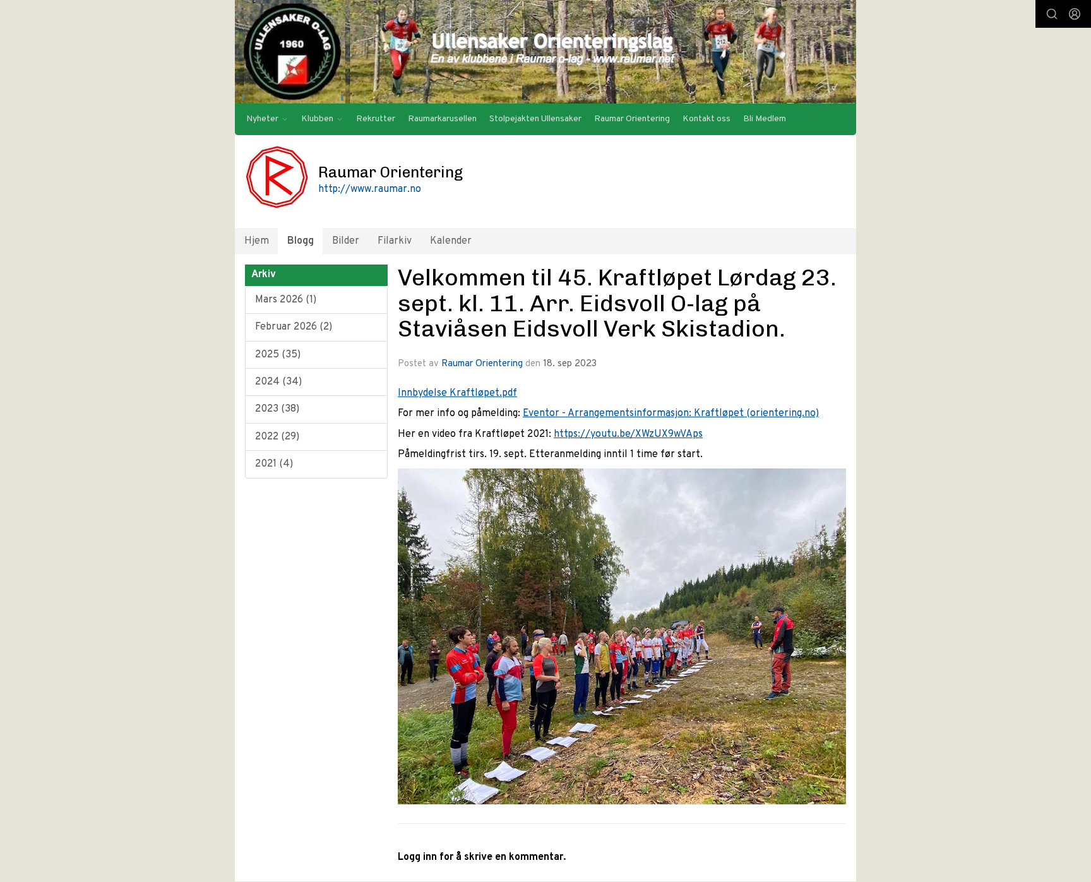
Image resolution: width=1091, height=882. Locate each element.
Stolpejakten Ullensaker (535, 119)
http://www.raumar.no (369, 189)
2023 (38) (277, 409)
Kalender (451, 241)
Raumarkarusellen (442, 119)
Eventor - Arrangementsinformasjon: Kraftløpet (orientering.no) (671, 413)
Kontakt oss (706, 119)
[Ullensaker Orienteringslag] (545, 52)
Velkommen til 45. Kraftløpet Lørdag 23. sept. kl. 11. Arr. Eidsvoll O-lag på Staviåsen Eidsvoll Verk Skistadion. (617, 302)
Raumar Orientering (632, 119)
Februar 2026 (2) (293, 327)
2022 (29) (277, 437)
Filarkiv (395, 241)
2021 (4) (274, 464)
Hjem (256, 241)
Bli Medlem (764, 119)
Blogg (300, 241)
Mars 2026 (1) (285, 300)
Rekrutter (375, 119)
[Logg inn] (1074, 14)
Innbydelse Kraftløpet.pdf (457, 393)
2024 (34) (278, 382)
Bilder (345, 241)
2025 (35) (278, 355)
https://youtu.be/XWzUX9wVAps (628, 434)
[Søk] (1051, 14)
